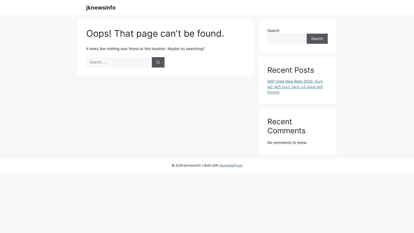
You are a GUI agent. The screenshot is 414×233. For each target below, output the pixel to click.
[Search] (158, 62)
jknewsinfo (101, 7)
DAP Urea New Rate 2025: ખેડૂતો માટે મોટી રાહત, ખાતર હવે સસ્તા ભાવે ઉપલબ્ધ (295, 86)
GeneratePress (230, 165)
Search (273, 30)
